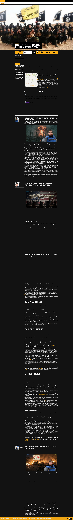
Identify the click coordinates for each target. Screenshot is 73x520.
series (41, 304)
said (25, 353)
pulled (25, 385)
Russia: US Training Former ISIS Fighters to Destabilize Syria (27, 46)
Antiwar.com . (47, 87)
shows (36, 307)
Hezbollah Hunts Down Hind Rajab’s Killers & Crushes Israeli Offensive (19, 72)
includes (29, 305)
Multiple (40, 394)
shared (50, 323)
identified (52, 345)
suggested (40, 368)
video (27, 292)
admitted (56, 331)
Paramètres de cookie (65, 518)
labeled (43, 379)
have (43, 394)
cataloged (45, 394)
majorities (27, 416)
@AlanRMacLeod (26, 440)
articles (41, 438)
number (35, 438)
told (33, 286)
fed (39, 280)
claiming (54, 367)
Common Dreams (36, 439)
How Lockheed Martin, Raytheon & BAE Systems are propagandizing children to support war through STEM (19, 66)
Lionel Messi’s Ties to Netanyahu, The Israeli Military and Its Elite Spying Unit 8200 (19, 69)
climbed (54, 386)
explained (48, 334)
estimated (37, 223)
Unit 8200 (37, 331)
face (41, 315)
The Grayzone (26, 439)
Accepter (70, 518)
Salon (57, 438)
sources (42, 394)
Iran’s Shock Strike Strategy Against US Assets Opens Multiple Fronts (40, 119)
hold (53, 417)
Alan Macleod (21, 184)
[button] (63, 1)
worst (25, 294)
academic (38, 438)
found (42, 421)
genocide (44, 317)
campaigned (51, 380)
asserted (27, 369)
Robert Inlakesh (21, 447)
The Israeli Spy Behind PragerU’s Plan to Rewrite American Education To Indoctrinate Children (39, 184)
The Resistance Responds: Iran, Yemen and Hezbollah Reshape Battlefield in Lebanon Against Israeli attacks (19, 75)
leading (45, 378)
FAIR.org (51, 438)
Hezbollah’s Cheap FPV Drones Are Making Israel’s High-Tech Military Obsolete (19, 78)
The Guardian (54, 438)
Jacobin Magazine (30, 439)
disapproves (36, 420)
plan (31, 404)
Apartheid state (37, 317)
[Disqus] (41, 103)
